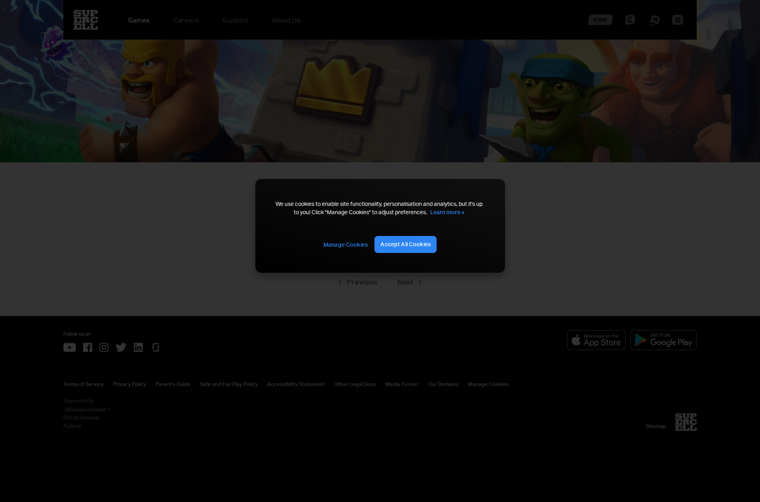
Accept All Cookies (405, 244)
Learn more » (447, 212)
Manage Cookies (345, 244)
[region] (380, 226)
